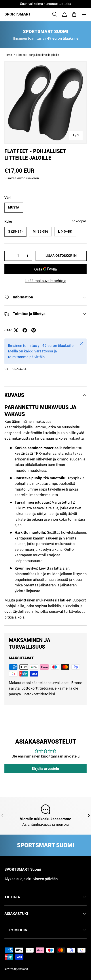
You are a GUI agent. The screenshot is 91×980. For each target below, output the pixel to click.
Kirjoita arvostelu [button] (45, 769)
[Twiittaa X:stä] (15, 330)
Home (8, 54)
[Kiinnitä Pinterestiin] (33, 330)
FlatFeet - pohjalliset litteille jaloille (37, 54)
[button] (74, 14)
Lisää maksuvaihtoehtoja (45, 280)
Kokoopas (79, 221)
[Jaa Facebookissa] (24, 330)
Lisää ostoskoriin (61, 256)
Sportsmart (21, 969)
